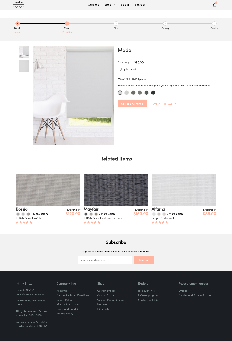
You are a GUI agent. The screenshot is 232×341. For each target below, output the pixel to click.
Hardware (103, 304)
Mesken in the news (68, 304)
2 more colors (175, 214)
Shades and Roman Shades (195, 295)
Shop (108, 5)
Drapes (183, 291)
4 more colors (39, 214)
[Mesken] (18, 4)
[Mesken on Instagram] (24, 284)
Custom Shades (106, 295)
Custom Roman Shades (111, 300)
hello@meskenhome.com (30, 294)
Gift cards (103, 309)
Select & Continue (132, 103)
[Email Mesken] (30, 284)
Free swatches (146, 291)
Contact (140, 5)
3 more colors (107, 214)
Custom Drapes (106, 291)
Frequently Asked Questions (73, 295)
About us (62, 291)
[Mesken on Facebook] (18, 284)
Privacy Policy (65, 314)
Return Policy (64, 300)
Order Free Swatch (164, 103)
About (125, 5)
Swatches (92, 5)
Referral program (148, 295)
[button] (24, 222)
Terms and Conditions (69, 309)
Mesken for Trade (148, 300)
